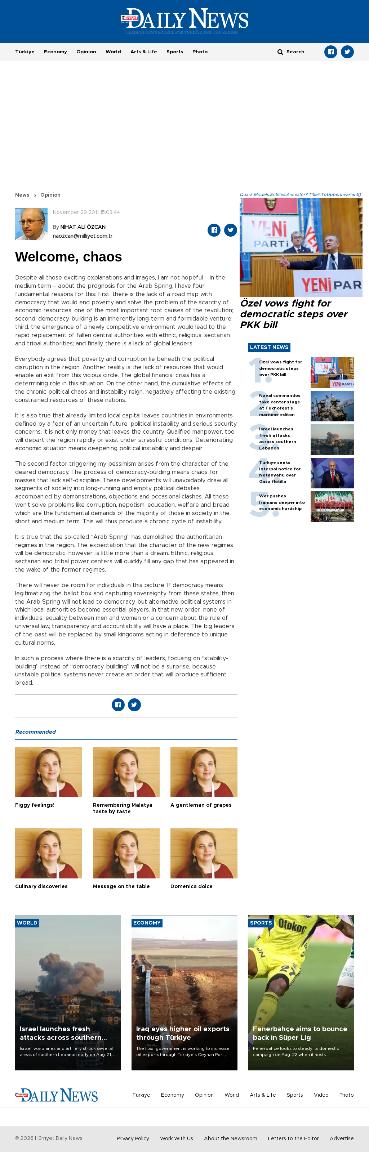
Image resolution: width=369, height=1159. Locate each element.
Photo (200, 51)
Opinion (86, 51)
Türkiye (25, 51)
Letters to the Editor (293, 1138)
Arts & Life (143, 51)
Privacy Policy (133, 1138)
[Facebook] (330, 51)
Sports (174, 51)
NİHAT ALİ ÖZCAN (83, 227)
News (22, 195)
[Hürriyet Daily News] (185, 20)
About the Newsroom (230, 1138)
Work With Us (176, 1138)
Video (321, 1095)
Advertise (342, 1138)
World (113, 51)
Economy (55, 51)
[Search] (280, 52)
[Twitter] (347, 51)
